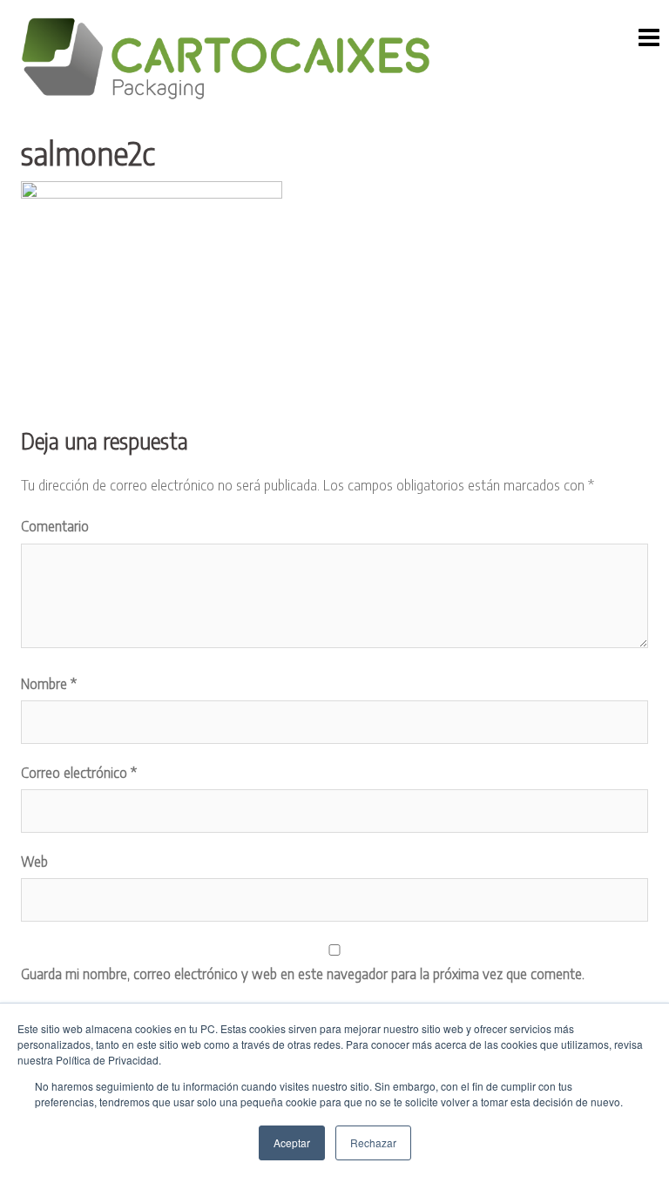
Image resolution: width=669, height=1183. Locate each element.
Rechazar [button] (373, 1142)
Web (34, 861)
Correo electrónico (79, 772)
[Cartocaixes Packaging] (225, 58)
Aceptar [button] (292, 1142)
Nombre (49, 684)
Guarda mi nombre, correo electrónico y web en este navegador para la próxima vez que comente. (303, 974)
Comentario (55, 526)
